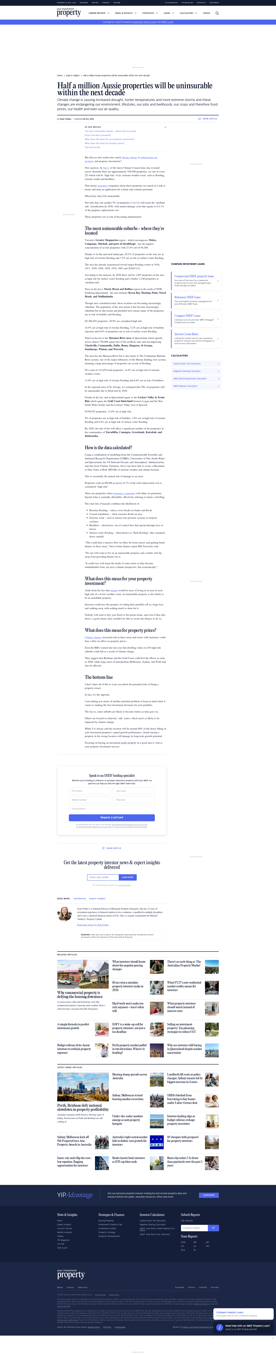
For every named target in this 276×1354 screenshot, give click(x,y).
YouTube (215, 1287)
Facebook (84, 2)
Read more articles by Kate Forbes (93, 924)
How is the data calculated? (98, 135)
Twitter (95, 2)
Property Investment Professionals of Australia (200, 1327)
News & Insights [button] (124, 13)
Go (213, 1228)
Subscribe (127, 877)
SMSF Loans (167, 22)
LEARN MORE (208, 1195)
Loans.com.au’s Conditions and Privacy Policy (131, 827)
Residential (80, 899)
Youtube (116, 2)
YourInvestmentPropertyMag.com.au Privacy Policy (94, 827)
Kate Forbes (65, 119)
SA (194, 1246)
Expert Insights (97, 899)
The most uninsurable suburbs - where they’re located (110, 131)
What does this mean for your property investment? (110, 139)
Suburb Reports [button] (97, 13)
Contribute (214, 2)
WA (195, 1242)
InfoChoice (107, 1327)
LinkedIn (106, 2)
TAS (208, 1246)
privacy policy (125, 885)
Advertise (201, 2)
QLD (183, 1250)
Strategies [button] (148, 13)
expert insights (73, 75)
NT (194, 1250)
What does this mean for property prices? (104, 143)
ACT (208, 1242)
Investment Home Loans (144, 22)
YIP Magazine (187, 2)
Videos (206, 13)
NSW (183, 1242)
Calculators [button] (187, 13)
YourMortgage (120, 1327)
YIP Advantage (171, 2)
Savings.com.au (94, 1327)
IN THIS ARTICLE (93, 127)
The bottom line (92, 147)
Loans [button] (167, 13)
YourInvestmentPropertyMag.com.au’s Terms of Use (129, 824)
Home (60, 75)
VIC (182, 1246)
